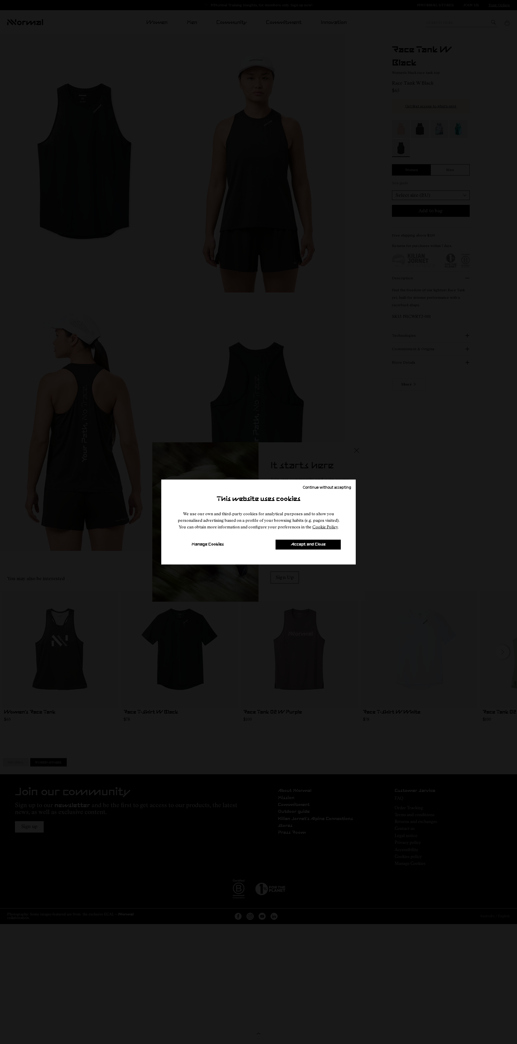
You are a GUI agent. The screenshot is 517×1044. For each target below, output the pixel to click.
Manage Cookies (207, 544)
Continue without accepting (327, 487)
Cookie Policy (325, 526)
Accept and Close (308, 544)
